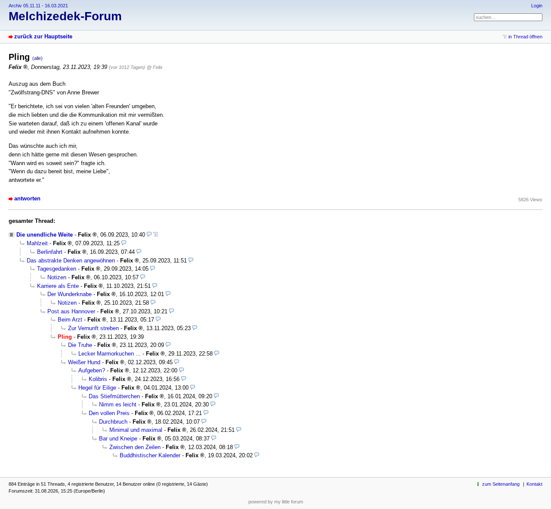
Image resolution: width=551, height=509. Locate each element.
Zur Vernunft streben (93, 328)
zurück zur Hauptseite (43, 36)
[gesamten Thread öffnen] (155, 234)
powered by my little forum (275, 501)
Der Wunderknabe (69, 294)
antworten (27, 198)
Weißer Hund (84, 362)
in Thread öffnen (525, 36)
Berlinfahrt (49, 252)
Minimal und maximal (135, 430)
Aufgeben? (91, 370)
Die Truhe (80, 345)
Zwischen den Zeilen (135, 447)
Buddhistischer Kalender (150, 455)
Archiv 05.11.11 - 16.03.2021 (38, 5)
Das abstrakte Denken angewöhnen (71, 260)
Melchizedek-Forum (65, 16)
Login (536, 5)
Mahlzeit (37, 243)
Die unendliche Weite (44, 234)
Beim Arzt (70, 319)
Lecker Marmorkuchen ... (109, 353)
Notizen (56, 277)
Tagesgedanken (56, 268)
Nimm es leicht (117, 404)
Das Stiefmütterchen (114, 396)
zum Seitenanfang (501, 484)
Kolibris (98, 379)
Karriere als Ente (58, 286)
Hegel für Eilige (97, 387)
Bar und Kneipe (118, 438)
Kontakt (534, 484)
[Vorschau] (149, 234)
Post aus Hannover (71, 311)
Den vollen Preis (109, 413)
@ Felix (155, 67)
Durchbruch (113, 421)
